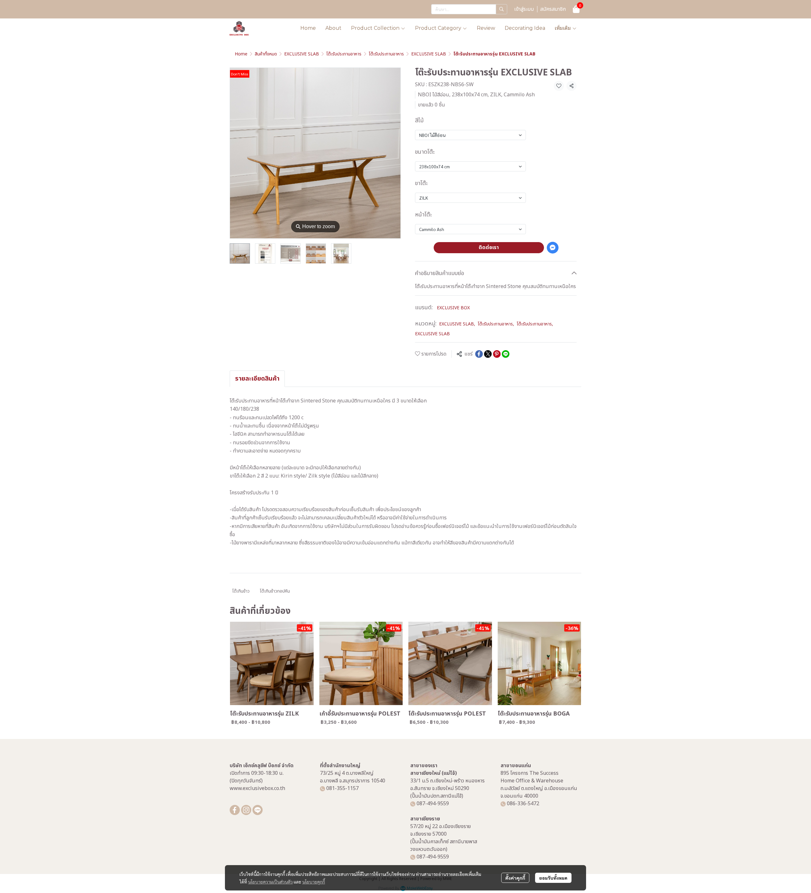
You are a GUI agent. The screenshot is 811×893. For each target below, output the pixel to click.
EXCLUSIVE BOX (453, 308)
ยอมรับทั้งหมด (553, 878)
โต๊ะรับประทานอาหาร (343, 54)
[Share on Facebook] (479, 354)
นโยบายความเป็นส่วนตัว (270, 881)
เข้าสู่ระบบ (524, 9)
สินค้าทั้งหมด (266, 54)
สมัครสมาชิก (553, 9)
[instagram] (246, 810)
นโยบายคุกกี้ (313, 881)
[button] (469, 9)
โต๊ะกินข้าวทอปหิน (275, 591)
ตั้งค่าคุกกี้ (515, 878)
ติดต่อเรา (489, 247)
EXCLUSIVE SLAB (301, 54)
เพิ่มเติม (563, 28)
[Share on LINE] (505, 354)
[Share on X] (488, 354)
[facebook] (235, 810)
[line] (257, 810)
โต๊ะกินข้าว (241, 591)
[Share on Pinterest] (497, 354)
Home (241, 54)
